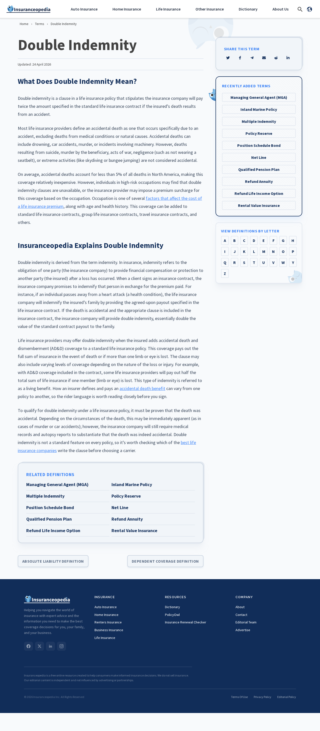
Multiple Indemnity (259, 121)
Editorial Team (246, 622)
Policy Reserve (259, 133)
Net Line (258, 157)
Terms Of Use (239, 697)
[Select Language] (310, 9)
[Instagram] (61, 646)
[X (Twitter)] (39, 646)
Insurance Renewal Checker (185, 622)
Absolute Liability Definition (53, 561)
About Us (280, 9)
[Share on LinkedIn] (288, 58)
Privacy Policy (262, 697)
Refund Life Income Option (258, 193)
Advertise (243, 630)
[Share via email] (264, 58)
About (240, 607)
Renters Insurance (108, 622)
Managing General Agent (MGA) (258, 97)
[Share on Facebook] (240, 58)
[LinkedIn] (50, 646)
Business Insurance (108, 630)
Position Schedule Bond (258, 145)
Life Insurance (168, 9)
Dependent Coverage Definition (165, 561)
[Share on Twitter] (228, 58)
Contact (241, 614)
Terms (39, 24)
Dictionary (248, 9)
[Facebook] (28, 646)
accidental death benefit (142, 388)
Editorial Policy (286, 697)
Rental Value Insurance (259, 205)
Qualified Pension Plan (259, 169)
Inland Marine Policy (258, 109)
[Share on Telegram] (252, 58)
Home (24, 24)
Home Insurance (126, 9)
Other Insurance (210, 9)
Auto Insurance (84, 9)
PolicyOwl (172, 614)
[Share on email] (276, 58)
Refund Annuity (259, 181)
